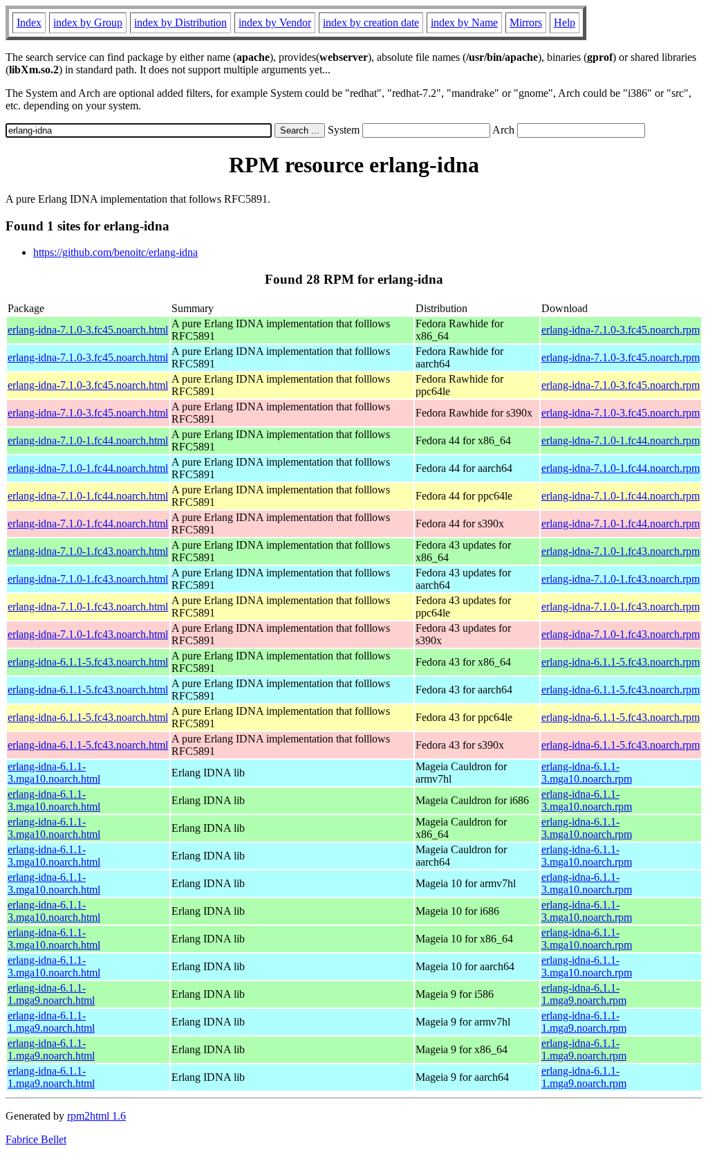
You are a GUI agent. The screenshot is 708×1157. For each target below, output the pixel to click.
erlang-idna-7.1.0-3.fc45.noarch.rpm (620, 330)
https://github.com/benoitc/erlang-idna (115, 252)
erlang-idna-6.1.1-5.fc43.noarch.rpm (620, 662)
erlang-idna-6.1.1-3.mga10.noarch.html (54, 772)
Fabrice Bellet (36, 1139)
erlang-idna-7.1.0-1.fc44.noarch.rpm (620, 440)
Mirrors (526, 22)
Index (29, 22)
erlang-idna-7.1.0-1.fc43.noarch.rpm (620, 551)
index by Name (464, 22)
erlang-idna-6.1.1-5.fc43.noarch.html (88, 662)
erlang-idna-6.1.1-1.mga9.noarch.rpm (583, 994)
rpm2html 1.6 (96, 1116)
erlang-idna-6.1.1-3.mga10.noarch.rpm (586, 772)
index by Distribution (180, 22)
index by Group (87, 22)
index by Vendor (275, 22)
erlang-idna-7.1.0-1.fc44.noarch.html (88, 440)
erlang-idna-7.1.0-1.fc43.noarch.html (88, 551)
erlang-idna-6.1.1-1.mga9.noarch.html (51, 994)
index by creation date (371, 22)
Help (564, 22)
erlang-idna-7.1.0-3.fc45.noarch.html (88, 330)
